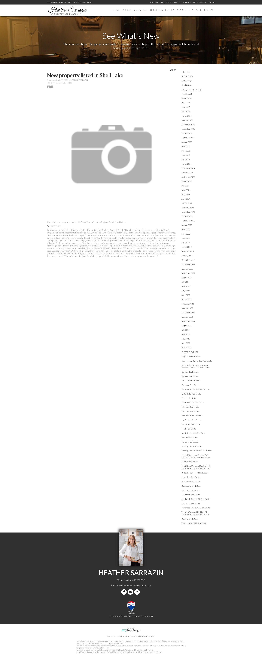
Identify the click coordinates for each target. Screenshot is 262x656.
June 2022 (185, 286)
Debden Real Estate (189, 398)
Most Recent (186, 94)
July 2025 (185, 146)
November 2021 (188, 312)
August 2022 (186, 277)
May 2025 (185, 155)
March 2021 (186, 347)
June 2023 (185, 234)
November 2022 (188, 264)
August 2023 (186, 225)
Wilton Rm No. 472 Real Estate (194, 523)
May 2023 (185, 238)
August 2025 (186, 142)
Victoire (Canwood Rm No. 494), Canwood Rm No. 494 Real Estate (195, 513)
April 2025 (185, 159)
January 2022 (187, 308)
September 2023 (188, 221)
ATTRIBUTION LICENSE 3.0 (145, 636)
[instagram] (137, 592)
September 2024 (188, 177)
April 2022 (185, 295)
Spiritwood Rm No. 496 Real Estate (195, 508)
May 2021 (185, 339)
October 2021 (187, 317)
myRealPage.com (131, 631)
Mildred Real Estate (189, 462)
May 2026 (185, 107)
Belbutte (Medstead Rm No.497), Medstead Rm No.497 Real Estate (195, 366)
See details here (54, 226)
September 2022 (188, 273)
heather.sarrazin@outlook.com (136, 585)
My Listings (140, 10)
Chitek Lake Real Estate (191, 394)
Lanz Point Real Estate (190, 424)
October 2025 (187, 133)
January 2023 (187, 256)
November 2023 (188, 212)
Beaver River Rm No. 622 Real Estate (196, 361)
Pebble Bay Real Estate (190, 477)
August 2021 (186, 325)
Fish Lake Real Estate (190, 411)
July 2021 (185, 330)
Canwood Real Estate (190, 385)
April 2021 (185, 343)
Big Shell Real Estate (189, 376)
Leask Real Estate (188, 429)
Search (181, 10)
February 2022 (187, 304)
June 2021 (185, 334)
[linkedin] (131, 592)
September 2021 (188, 321)
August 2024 (186, 181)
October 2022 (187, 269)
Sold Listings (186, 85)
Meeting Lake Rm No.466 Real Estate (196, 450)
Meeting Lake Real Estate (191, 446)
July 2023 (185, 229)
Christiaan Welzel (123, 636)
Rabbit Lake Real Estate (191, 486)
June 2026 (185, 103)
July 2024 (185, 186)
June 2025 (185, 151)
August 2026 (186, 98)
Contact (209, 10)
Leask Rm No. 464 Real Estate (193, 433)
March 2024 (186, 203)
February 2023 (187, 251)
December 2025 (188, 124)
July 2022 (185, 282)
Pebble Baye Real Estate (191, 481)
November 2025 (188, 129)
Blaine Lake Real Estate (190, 381)
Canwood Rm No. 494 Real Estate (195, 389)
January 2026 (187, 120)
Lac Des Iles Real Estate (191, 420)
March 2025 (186, 164)
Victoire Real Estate (189, 519)
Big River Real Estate (189, 372)
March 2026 (186, 116)
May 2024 (185, 194)
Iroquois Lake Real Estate (192, 415)
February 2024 (187, 207)
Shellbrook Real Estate (190, 494)
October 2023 (187, 216)
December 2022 (188, 260)
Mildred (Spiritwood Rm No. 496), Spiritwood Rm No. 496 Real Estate (195, 456)
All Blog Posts (187, 76)
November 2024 (188, 168)
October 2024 (187, 172)
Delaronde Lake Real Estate (192, 402)
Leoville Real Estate (189, 437)
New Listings (186, 80)
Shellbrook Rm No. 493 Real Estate (195, 499)
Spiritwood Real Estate (190, 503)
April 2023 (185, 242)
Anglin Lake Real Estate (190, 356)
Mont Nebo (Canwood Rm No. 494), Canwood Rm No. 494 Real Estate (196, 467)
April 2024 (185, 199)
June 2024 (185, 190)
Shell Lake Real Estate (63, 83)
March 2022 (186, 299)
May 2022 (185, 290)
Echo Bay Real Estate (190, 407)
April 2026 (185, 111)
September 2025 (188, 137)
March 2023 (186, 247)
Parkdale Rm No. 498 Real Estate (194, 473)
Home (116, 10)
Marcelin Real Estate (189, 442)
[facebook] (124, 592)
